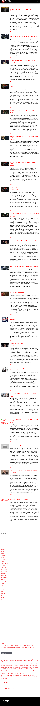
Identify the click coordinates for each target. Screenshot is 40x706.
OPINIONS (3, 589)
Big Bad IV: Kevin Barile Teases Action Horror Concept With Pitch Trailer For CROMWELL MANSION (18, 647)
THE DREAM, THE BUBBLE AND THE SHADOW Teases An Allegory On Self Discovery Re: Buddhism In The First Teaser (23, 9)
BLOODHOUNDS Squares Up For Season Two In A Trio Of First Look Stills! (19, 668)
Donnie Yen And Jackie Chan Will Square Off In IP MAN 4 (23, 240)
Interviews (3, 579)
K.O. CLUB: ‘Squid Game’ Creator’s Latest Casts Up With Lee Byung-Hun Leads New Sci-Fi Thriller (18, 639)
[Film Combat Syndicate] (6, 2)
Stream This (3, 609)
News (2, 585)
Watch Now (3, 630)
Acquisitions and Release (5, 541)
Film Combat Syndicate (7, 685)
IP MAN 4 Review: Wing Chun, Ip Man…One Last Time (22, 110)
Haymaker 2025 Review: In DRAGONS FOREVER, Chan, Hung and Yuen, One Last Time (21, 665)
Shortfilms (3, 603)
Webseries (3, 632)
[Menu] (37, 1)
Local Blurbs (3, 581)
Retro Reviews (3, 597)
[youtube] (7, 682)
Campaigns (3, 549)
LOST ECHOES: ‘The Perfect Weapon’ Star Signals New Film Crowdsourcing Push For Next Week (18, 645)
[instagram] (9, 682)
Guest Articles (3, 567)
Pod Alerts (3, 591)
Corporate (3, 555)
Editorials (3, 559)
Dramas (2, 557)
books (2, 545)
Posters (2, 595)
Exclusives (3, 561)
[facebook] (5, 682)
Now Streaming (4, 587)
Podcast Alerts (3, 593)
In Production (3, 575)
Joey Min (11, 63)
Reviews (2, 599)
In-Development (4, 577)
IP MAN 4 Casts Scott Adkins (17, 292)
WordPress (22, 701)
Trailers (2, 628)
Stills (2, 607)
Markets (2, 583)
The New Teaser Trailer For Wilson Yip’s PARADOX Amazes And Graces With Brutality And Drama (24, 498)
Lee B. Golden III (13, 12)
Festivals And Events (4, 563)
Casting (2, 551)
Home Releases (4, 569)
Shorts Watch (3, 605)
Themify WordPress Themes (28, 701)
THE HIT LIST (3, 620)
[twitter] (2, 682)
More (11, 31)
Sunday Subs (3, 613)
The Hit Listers (3, 622)
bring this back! (4, 547)
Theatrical (3, 626)
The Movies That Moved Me (6, 624)
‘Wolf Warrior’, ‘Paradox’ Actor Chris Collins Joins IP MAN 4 (24, 266)
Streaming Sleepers (4, 611)
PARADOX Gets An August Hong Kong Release (20, 445)
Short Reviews (3, 601)
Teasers (2, 615)
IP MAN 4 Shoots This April (16, 343)
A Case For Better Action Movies (7, 539)
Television (3, 617)
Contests (2, 553)
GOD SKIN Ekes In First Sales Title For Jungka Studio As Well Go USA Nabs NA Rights (16, 637)
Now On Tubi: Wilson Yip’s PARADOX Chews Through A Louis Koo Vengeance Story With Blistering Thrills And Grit (24, 35)
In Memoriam (3, 573)
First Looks (3, 565)
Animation (3, 543)
